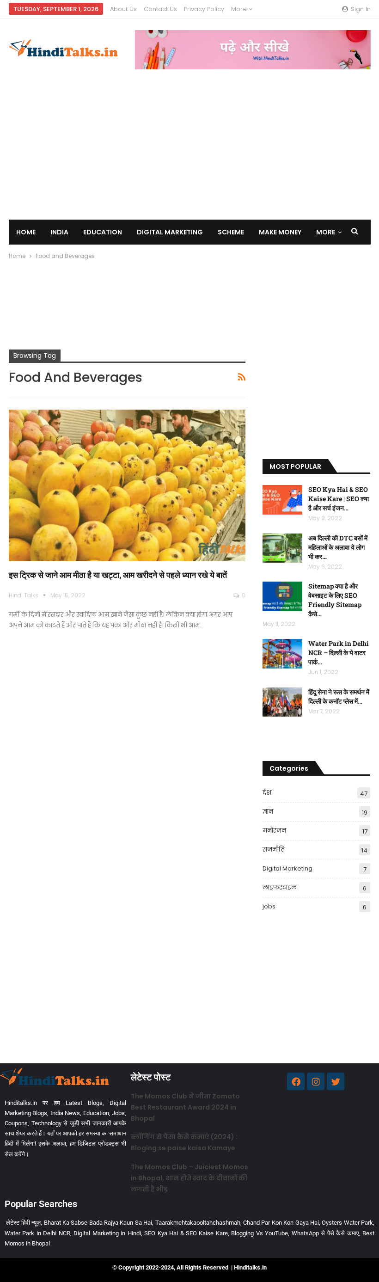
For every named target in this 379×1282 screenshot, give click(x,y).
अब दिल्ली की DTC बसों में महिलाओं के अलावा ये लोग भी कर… (337, 547)
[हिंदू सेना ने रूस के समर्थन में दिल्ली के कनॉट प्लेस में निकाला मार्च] (282, 702)
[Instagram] (315, 1081)
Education (102, 232)
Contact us (160, 9)
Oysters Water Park (347, 1222)
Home (26, 232)
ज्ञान (268, 811)
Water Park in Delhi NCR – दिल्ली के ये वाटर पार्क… (338, 652)
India (59, 232)
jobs (269, 906)
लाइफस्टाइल (280, 887)
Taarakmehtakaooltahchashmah (197, 1222)
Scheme (231, 232)
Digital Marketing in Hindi (107, 1233)
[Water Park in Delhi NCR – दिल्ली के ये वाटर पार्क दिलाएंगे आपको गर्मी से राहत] (282, 654)
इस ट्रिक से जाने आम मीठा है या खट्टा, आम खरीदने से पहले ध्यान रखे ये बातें (118, 574)
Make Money (280, 232)
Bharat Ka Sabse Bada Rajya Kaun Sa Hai (98, 1222)
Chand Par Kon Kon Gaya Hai (281, 1222)
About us (123, 9)
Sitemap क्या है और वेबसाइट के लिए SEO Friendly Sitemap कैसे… (334, 600)
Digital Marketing (170, 232)
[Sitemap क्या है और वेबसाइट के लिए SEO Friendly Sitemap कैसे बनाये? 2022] (282, 596)
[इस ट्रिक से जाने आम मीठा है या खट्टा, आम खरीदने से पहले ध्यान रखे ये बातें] (127, 485)
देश (267, 792)
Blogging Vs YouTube (259, 1233)
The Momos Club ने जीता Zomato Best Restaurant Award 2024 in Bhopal (185, 1107)
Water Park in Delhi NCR (37, 1233)
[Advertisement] (189, 138)
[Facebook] (296, 1081)
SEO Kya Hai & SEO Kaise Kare (186, 1233)
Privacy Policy (204, 9)
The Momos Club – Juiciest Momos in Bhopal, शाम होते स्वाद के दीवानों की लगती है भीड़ (189, 1178)
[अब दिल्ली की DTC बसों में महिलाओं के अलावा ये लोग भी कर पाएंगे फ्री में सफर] (282, 548)
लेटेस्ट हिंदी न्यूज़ (23, 1222)
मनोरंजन (274, 830)
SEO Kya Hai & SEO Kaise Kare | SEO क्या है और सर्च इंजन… (338, 498)
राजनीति (274, 849)
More (240, 9)
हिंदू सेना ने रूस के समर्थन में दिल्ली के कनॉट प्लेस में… (338, 696)
